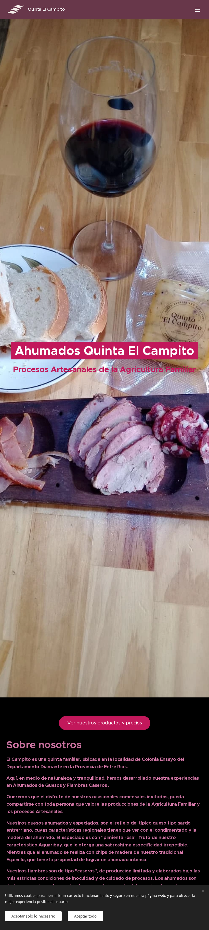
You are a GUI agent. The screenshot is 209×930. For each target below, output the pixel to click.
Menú (197, 9)
